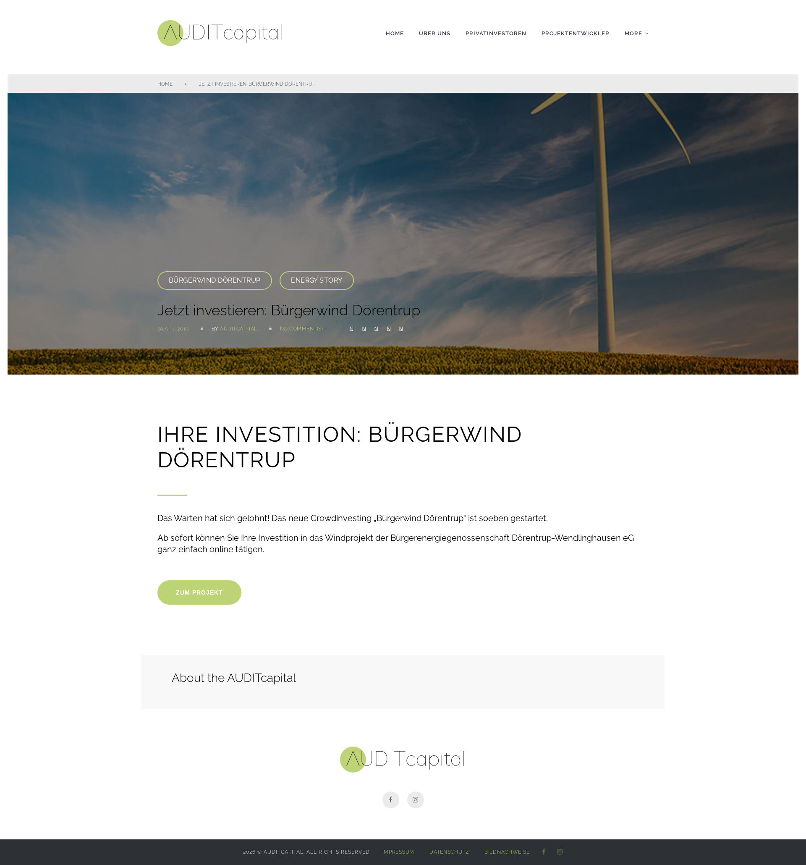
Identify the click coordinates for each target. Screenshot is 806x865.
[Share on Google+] (376, 329)
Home (395, 33)
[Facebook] (390, 800)
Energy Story (317, 280)
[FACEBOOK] (544, 852)
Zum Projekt (199, 592)
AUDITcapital (238, 329)
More (633, 33)
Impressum (398, 852)
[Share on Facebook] (351, 329)
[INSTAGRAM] (560, 852)
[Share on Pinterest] (401, 329)
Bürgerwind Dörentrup (215, 280)
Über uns (434, 33)
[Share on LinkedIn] (389, 329)
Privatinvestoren (496, 33)
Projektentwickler (576, 33)
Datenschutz (449, 852)
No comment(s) (301, 329)
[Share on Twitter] (364, 329)
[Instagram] (415, 800)
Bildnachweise (506, 852)
